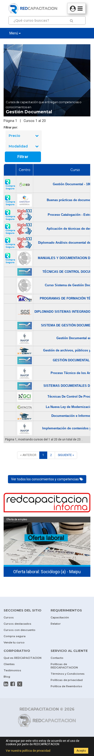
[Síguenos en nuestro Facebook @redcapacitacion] (12, 684)
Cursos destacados (17, 623)
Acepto (81, 750)
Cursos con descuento (19, 630)
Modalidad (18, 146)
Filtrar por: (11, 127)
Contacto (57, 658)
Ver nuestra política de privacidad (28, 750)
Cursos (9, 617)
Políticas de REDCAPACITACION (64, 665)
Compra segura (15, 636)
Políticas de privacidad (67, 680)
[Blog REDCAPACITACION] (47, 503)
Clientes (9, 664)
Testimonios (12, 670)
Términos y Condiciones (68, 673)
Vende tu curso (14, 642)
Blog (7, 676)
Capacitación (60, 617)
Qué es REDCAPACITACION (22, 658)
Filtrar (22, 156)
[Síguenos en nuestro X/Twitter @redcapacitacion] (19, 684)
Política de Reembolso (66, 686)
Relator (56, 623)
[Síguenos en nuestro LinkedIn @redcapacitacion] (6, 684)
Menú (14, 33)
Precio (14, 135)
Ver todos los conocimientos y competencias (45, 479)
